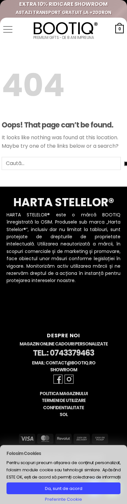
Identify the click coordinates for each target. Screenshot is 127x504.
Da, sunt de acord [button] (63, 488)
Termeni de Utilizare (64, 400)
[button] (7, 29)
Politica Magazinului (64, 394)
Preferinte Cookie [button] (63, 499)
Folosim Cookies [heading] (24, 453)
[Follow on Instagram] (69, 379)
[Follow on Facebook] (58, 379)
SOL (64, 415)
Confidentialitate (63, 408)
